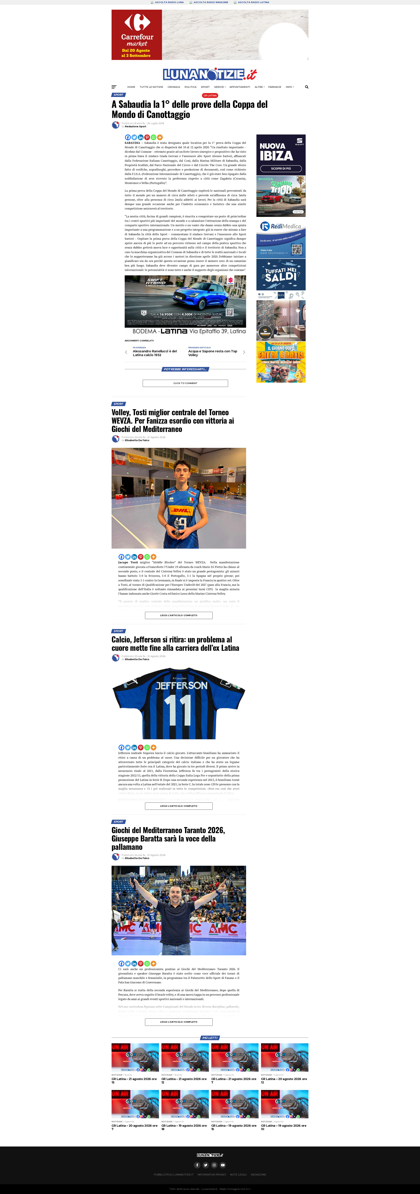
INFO (289, 87)
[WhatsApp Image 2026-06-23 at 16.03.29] (281, 279)
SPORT (205, 87)
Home (131, 87)
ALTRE (259, 87)
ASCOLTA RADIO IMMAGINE (211, 2)
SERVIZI (219, 87)
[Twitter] (134, 137)
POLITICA (190, 87)
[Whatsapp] (153, 137)
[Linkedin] (141, 137)
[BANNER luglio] (281, 362)
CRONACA (174, 87)
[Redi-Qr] (281, 237)
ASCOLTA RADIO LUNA (169, 2)
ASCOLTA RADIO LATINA (253, 2)
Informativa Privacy (212, 1174)
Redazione (258, 1174)
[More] (160, 137)
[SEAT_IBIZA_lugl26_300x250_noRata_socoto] (281, 154)
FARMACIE (274, 87)
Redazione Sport (135, 126)
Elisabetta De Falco (137, 440)
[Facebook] (128, 137)
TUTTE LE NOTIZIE (151, 87)
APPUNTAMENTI (240, 87)
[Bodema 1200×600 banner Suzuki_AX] (185, 335)
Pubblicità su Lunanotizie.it (174, 1174)
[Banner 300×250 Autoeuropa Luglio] (281, 196)
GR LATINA (210, 95)
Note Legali (238, 1174)
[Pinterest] (147, 137)
